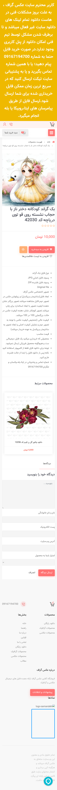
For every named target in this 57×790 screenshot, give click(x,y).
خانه (24, 623)
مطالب (23, 661)
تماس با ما (21, 642)
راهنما (23, 628)
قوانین (23, 637)
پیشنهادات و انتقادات (42, 692)
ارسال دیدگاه (46, 573)
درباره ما (22, 633)
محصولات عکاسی (47, 633)
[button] (15, 132)
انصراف (31, 573)
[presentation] (54, 180)
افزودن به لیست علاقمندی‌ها (35, 256)
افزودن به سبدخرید (40, 249)
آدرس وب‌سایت (47, 541)
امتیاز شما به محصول (45, 556)
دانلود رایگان (49, 623)
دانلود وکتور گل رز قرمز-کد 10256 (28, 442)
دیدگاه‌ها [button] (47, 464)
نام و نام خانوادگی (46, 513)
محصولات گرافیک (47, 628)
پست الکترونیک (47, 527)
